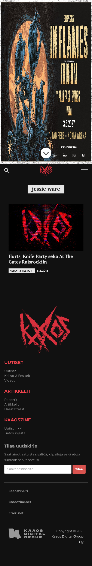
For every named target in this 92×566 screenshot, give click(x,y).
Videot (9, 380)
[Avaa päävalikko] (84, 170)
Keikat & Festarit (17, 375)
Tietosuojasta (14, 433)
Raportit (11, 399)
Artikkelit (11, 404)
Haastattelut (14, 409)
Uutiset (10, 371)
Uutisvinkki (13, 428)
